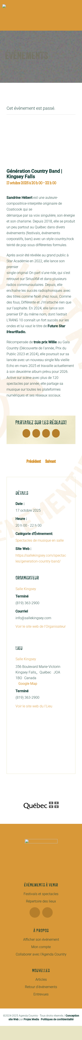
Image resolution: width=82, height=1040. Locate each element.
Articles (41, 979)
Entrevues (41, 994)
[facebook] (35, 912)
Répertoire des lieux (41, 901)
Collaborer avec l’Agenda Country (41, 954)
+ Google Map (26, 684)
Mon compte (41, 947)
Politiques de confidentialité (57, 1019)
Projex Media (31, 1019)
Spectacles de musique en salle (40, 540)
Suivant (50, 461)
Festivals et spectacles (41, 894)
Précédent (33, 461)
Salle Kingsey (26, 589)
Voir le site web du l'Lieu (34, 706)
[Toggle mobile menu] (78, 24)
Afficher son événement (41, 939)
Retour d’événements (41, 987)
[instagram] (47, 912)
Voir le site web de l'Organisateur (41, 626)
